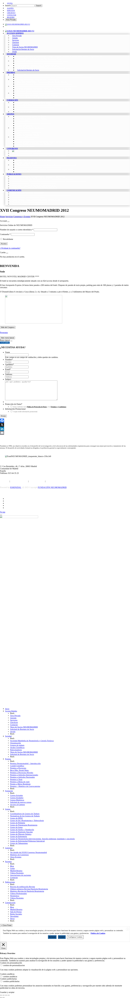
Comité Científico (17, 766)
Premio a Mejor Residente (20, 784)
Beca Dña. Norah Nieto (19, 770)
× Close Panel (6, 925)
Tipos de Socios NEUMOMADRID (24, 727)
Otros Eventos (15, 857)
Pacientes (8, 862)
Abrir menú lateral (7, 338)
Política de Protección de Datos (37, 407)
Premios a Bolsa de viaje (20, 782)
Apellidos (9, 364)
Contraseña (5, 234)
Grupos (7, 809)
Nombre (9, 359)
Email (8, 369)
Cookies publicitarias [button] (8, 979)
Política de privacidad (19, 481)
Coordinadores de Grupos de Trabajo (24, 814)
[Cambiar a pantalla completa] (4, 995)
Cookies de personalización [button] (11, 963)
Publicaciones (10, 882)
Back (12, 713)
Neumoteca (14, 896)
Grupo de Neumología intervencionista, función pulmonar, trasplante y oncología (42, 839)
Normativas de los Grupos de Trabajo (25, 816)
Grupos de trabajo (17, 745)
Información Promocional (15, 409)
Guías (12, 868)
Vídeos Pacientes (17, 873)
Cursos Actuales (16, 795)
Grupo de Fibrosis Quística (20, 834)
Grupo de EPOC (16, 818)
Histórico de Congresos (19, 855)
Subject (8, 379)
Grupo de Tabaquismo (19, 843)
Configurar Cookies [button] (75, 937)
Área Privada (11, 20)
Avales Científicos (17, 748)
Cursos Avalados (16, 798)
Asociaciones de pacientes (20, 875)
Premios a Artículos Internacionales (24, 775)
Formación (9, 791)
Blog (12, 866)
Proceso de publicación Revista (22, 887)
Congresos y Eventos (21, 217)
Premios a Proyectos (18, 768)
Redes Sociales (16, 914)
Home (2, 217)
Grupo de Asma (16, 827)
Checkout (14, 722)
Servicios (9, 217)
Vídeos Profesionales (18, 893)
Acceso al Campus (17, 805)
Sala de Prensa (16, 912)
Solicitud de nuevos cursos (20, 802)
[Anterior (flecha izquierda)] (1, 997)
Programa (4, 332)
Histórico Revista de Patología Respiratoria (27, 891)
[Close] (8, 221)
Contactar (14, 725)
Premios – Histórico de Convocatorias (25, 786)
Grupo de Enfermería (18, 836)
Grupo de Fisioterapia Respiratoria (23, 825)
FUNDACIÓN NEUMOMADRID (52, 487)
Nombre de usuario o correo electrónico (16, 230)
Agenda (13, 718)
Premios (8, 759)
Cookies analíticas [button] (7, 974)
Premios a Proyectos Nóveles (21, 773)
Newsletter (14, 916)
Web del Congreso (7, 327)
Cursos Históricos (17, 800)
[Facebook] (65, 421)
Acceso (4, 244)
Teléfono (8, 374)
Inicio (7, 709)
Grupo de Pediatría (17, 823)
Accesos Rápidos (11, 711)
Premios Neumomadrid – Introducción (25, 763)
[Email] (65, 433)
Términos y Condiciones (58, 407)
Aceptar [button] (62, 937)
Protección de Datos (13, 404)
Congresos (8, 848)
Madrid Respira (16, 871)
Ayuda (12, 732)
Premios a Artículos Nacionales (22, 777)
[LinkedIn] (65, 429)
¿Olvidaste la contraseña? (10, 248)
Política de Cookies (37, 481)
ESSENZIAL (15, 487)
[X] (65, 425)
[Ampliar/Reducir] (1, 995)
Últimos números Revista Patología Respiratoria (29, 889)
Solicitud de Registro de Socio (22, 729)
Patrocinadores (16, 750)
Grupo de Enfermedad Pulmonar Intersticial (27, 841)
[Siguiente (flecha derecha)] (4, 997)
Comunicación (10, 903)
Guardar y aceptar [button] (7, 992)
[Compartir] (6, 995)
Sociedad (8, 736)
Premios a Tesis (16, 779)
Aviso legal (4, 481)
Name (7, 352)
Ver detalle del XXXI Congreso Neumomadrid (28, 852)
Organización (15, 743)
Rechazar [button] (52, 937)
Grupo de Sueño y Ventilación (22, 830)
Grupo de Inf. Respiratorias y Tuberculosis (27, 820)
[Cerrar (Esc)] (9, 995)
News (12, 919)
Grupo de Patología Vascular (21, 832)
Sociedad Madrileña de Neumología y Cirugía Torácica (32, 741)
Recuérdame (8, 239)
